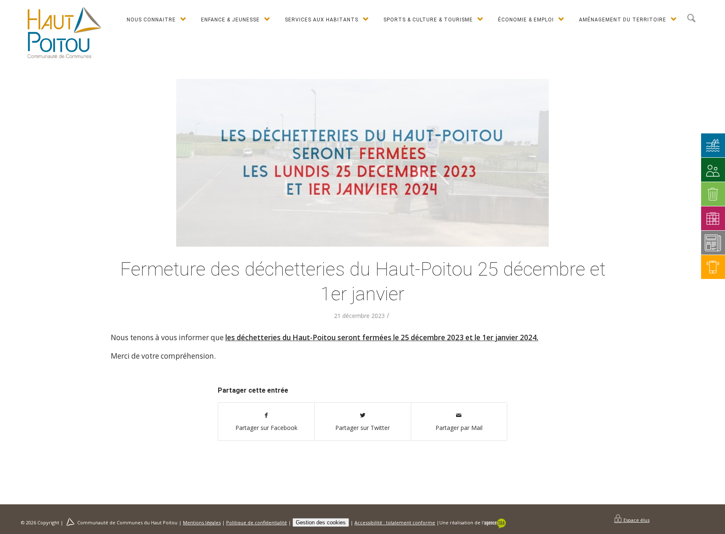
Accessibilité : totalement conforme (395, 522)
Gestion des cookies (321, 522)
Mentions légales (202, 522)
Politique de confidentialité (256, 522)
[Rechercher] (691, 18)
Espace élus (635, 520)
